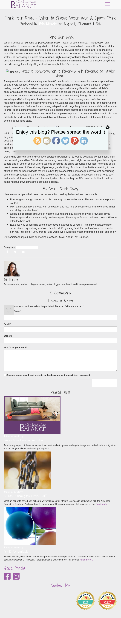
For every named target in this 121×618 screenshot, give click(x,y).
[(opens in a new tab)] (32, 414)
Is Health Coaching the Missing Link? (25, 496)
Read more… (102, 504)
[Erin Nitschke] (12, 268)
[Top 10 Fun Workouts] (30, 525)
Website (8, 335)
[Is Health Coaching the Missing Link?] (27, 470)
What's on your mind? (15, 347)
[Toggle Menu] (107, 3)
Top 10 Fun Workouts (16, 551)
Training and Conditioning (27, 247)
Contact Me (60, 585)
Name (17, 311)
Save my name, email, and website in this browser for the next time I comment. (48, 375)
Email (7, 324)
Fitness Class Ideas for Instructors (23, 440)
